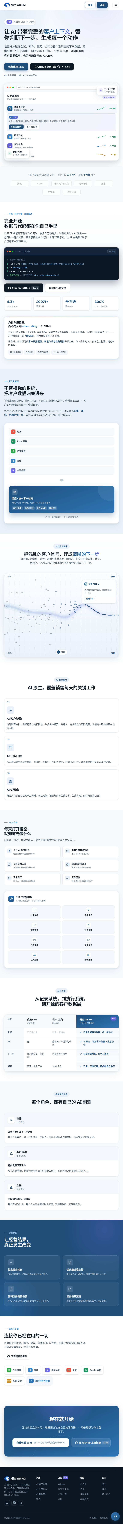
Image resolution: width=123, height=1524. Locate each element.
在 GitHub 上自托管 (52, 66)
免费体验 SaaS (16, 66)
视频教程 (84, 1499)
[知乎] (14, 1503)
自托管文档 (63, 1489)
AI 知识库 (40, 1494)
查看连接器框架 (19, 1356)
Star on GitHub (25, 288)
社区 (60, 1499)
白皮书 (83, 1484)
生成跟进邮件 (16, 127)
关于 (104, 1484)
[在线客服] (115, 1516)
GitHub (61, 1484)
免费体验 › (90, 598)
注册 (102, 4)
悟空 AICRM (16, 5)
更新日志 (62, 1494)
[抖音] (21, 1503)
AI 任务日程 (41, 1489)
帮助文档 (84, 1494)
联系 (104, 1489)
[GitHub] (7, 1503)
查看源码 (12, 75)
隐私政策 (93, 1518)
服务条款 (104, 1518)
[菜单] (115, 5)
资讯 (82, 1489)
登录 (90, 4)
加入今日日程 (32, 127)
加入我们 (106, 1494)
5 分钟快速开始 (29, 75)
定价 (38, 1499)
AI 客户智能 (41, 1484)
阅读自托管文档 (57, 288)
